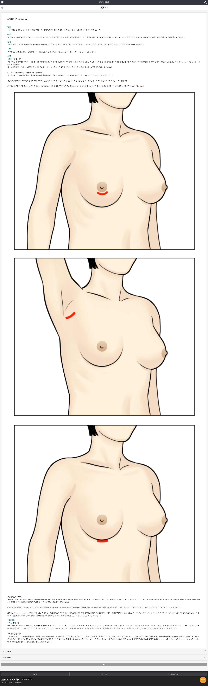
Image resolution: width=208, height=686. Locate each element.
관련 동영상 (7, 657)
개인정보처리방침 (27, 679)
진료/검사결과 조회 (173, 674)
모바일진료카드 (104, 674)
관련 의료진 (7, 651)
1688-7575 (6, 679)
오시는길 (35, 674)
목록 (104, 664)
